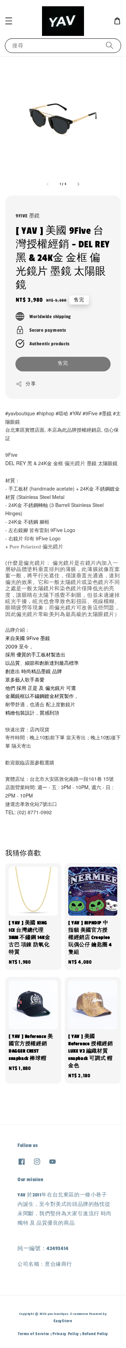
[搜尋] (109, 45)
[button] (8, 21)
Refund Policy (95, 1333)
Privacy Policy (65, 1333)
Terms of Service (33, 1333)
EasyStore (63, 1320)
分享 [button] (31, 384)
